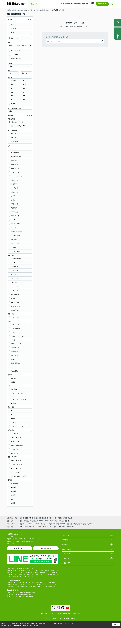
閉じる (116, 624)
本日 (22, 122)
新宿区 (60, 518)
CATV (13, 418)
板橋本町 (39, 527)
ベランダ (14, 274)
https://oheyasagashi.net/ (27, 592)
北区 (26, 518)
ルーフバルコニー (16, 282)
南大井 (62, 521)
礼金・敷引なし (15, 55)
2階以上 (13, 487)
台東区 (54, 518)
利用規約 (52, 613)
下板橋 (26, 527)
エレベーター (15, 290)
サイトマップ (76, 613)
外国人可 (14, 227)
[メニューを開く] (112, 4)
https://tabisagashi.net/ (24, 594)
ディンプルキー (16, 449)
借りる (33, 4)
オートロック (15, 433)
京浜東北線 (23, 524)
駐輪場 (13, 298)
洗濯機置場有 (15, 310)
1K (23, 80)
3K (23, 92)
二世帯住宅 (14, 212)
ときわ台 (55, 527)
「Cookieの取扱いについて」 (19, 625)
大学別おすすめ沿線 (82, 4)
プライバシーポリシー (64, 613)
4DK (24, 100)
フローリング (15, 262)
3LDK (24, 96)
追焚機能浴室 (15, 347)
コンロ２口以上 (16, 324)
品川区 (49, 518)
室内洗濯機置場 (16, 258)
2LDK (12, 92)
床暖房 (13, 382)
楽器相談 (14, 160)
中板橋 (61, 527)
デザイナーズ (15, 172)
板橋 (21, 521)
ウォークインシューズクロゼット (19, 399)
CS (12, 410)
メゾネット (14, 270)
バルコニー (14, 278)
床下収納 (14, 389)
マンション (14, 28)
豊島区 (44, 518)
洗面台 (13, 359)
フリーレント (15, 216)
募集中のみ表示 (15, 38)
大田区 (31, 518)
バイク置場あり (16, 302)
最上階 (13, 495)
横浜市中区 (37, 518)
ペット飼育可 (15, 152)
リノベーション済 (16, 176)
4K (11, 100)
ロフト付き (14, 266)
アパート (13, 24)
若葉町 (41, 521)
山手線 (45, 524)
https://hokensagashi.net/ (26, 596)
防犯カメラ (14, 453)
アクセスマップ (67, 558)
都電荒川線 (76, 524)
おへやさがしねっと (43, 584)
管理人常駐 (14, 204)
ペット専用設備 (16, 156)
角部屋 (13, 503)
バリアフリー (15, 192)
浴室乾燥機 (14, 351)
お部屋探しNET (50, 582)
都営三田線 (31, 524)
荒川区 (65, 518)
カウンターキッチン (17, 336)
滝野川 (57, 521)
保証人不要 (14, 180)
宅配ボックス (15, 441)
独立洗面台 (14, 371)
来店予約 (65, 540)
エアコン (14, 378)
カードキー (14, 220)
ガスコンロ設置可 (16, 231)
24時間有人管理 (16, 460)
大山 (34, 527)
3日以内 (13, 126)
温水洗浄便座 (15, 355)
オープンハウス (16, 224)
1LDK (24, 84)
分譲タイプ (14, 200)
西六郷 (36, 521)
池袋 (21, 527)
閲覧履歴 (65, 544)
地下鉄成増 (67, 527)
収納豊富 (14, 403)
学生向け (14, 239)
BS (12, 414)
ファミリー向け (16, 251)
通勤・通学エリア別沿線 (68, 4)
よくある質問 (66, 563)
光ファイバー (15, 422)
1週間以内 (22, 126)
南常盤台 (26, 521)
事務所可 (14, 184)
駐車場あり (14, 483)
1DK (12, 84)
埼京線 (57, 524)
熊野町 (47, 521)
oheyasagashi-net (50, 586)
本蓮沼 (74, 527)
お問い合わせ (102, 3)
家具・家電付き (16, 306)
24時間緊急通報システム (18, 445)
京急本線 (51, 524)
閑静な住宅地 (15, 168)
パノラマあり (15, 141)
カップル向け (15, 243)
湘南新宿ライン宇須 (87, 524)
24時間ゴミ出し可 (16, 468)
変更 (29, 19)
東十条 (67, 521)
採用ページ (65, 535)
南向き (13, 499)
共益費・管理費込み (16, 58)
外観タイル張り (16, 317)
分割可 (13, 196)
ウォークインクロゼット (18, 393)
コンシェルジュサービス (18, 476)
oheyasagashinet (22, 586)
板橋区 (22, 518)
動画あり (13, 137)
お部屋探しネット (12, 584)
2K (11, 88)
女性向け (14, 247)
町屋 (31, 521)
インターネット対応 (17, 426)
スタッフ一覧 (66, 553)
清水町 (52, 521)
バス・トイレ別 (16, 343)
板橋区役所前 (47, 527)
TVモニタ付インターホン (18, 437)
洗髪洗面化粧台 (16, 363)
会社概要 (44, 613)
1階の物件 (14, 491)
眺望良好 (14, 208)
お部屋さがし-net (36, 582)
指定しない (14, 122)
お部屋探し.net (11, 582)
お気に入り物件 (67, 549)
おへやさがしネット (27, 584)
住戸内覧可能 (15, 472)
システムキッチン (16, 332)
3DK (12, 96)
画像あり (13, 133)
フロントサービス (16, 464)
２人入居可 (14, 188)
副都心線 (70, 524)
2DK (24, 88)
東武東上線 (39, 524)
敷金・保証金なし (16, 51)
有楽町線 (63, 524)
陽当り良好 (14, 164)
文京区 (70, 518)
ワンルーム (14, 80)
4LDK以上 (14, 103)
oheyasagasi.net (36, 586)
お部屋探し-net (23, 582)
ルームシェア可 (16, 235)
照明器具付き (15, 294)
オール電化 (14, 286)
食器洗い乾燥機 (16, 328)
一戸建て (13, 32)
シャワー (14, 367)
